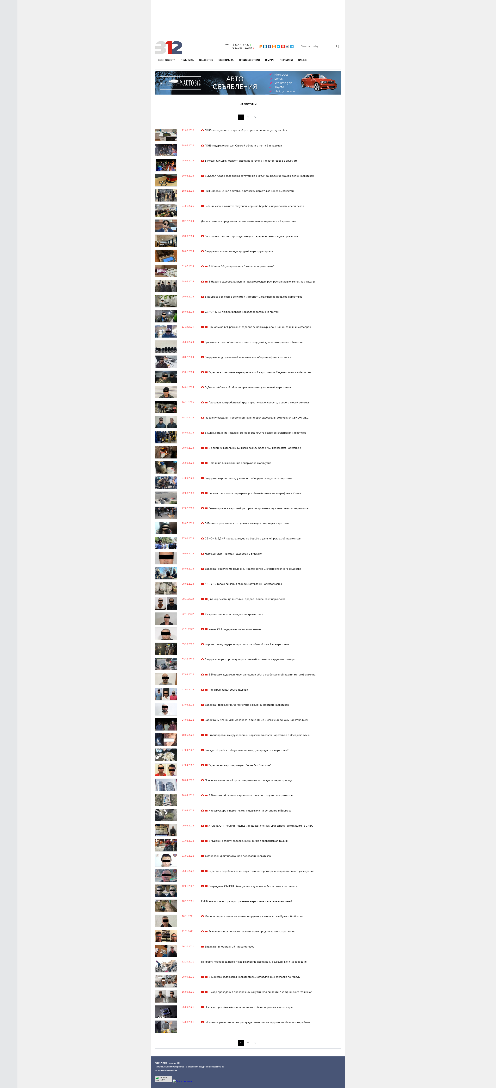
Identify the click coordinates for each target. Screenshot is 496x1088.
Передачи (286, 60)
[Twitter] (278, 46)
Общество (206, 60)
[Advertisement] (248, 13)
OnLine (302, 60)
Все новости (166, 60)
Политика (187, 60)
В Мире (269, 60)
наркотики (248, 104)
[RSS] (260, 46)
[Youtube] (283, 46)
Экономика (226, 60)
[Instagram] (287, 46)
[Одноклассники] (274, 46)
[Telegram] (292, 46)
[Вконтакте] (265, 46)
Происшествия (249, 60)
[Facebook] (269, 46)
